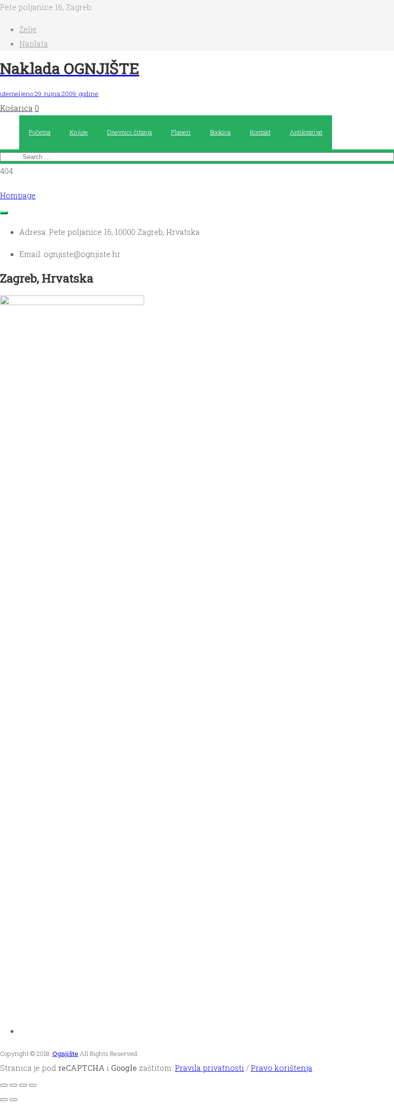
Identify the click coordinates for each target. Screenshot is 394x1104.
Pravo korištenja (281, 1068)
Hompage (18, 195)
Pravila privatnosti (209, 1068)
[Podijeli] (23, 1085)
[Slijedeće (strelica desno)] (13, 1099)
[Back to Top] (4, 212)
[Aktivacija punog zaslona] (13, 1085)
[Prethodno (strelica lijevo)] (4, 1099)
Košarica (16, 108)
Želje (28, 29)
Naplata (33, 43)
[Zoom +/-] (4, 1085)
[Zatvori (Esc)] (33, 1085)
